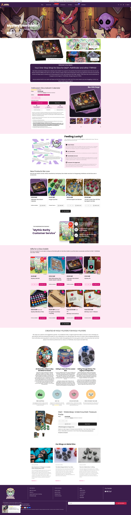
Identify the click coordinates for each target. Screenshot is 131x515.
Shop (42, 4)
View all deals (66, 211)
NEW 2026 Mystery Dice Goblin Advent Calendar (55, 279)
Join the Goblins (121, 503)
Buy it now (57, 103)
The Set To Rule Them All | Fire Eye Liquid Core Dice (92, 200)
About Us (31, 492)
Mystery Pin (87, 278)
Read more (34, 480)
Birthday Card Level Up (73, 313)
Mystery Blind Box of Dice (37, 312)
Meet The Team (33, 490)
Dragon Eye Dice (53, 199)
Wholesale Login (33, 495)
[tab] (81, 127)
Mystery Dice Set (35, 278)
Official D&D (77, 4)
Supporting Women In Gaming (36, 494)
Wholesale (83, 4)
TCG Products (56, 4)
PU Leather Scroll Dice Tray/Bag (54, 312)
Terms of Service (58, 495)
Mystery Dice (48, 4)
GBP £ (128, 5)
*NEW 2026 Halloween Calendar (55, 59)
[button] (73, 121)
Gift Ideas (70, 4)
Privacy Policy (57, 490)
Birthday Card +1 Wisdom (91, 312)
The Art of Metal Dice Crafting (87, 467)
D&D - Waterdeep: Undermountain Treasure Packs (77, 413)
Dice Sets (95, 59)
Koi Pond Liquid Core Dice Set (74, 199)
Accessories (62, 4)
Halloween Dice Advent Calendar (45, 88)
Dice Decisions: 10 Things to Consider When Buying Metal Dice (41, 467)
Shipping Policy (58, 494)
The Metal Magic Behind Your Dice (64, 467)
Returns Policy (57, 492)
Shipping (44, 92)
